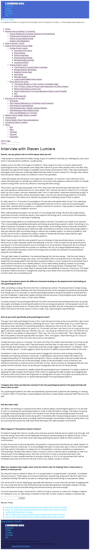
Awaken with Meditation (20, 41)
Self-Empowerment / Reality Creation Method (28, 108)
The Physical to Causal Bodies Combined (30, 67)
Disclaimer (14, 137)
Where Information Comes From (27, 89)
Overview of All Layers (23, 50)
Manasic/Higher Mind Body (25, 69)
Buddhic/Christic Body (23, 72)
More (7, 125)
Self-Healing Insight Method (21, 105)
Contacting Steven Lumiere (16, 122)
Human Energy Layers (19, 48)
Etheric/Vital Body (21, 55)
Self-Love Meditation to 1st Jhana (23, 113)
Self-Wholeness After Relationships (24, 110)
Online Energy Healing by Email (22, 36)
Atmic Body (18, 74)
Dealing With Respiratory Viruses (19, 512)
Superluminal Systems (21, 546)
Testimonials (10, 117)
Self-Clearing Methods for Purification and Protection (32, 103)
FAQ (15, 93)
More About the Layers (19, 81)
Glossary (13, 134)
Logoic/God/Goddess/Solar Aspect (28, 79)
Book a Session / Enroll (14, 43)
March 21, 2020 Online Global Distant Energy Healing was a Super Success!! (36, 509)
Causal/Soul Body (21, 62)
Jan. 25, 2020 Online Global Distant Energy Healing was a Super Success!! (34, 517)
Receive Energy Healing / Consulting (20, 31)
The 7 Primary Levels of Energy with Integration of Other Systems (41, 86)
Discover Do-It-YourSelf (15, 98)
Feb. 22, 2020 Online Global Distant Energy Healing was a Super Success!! (35, 514)
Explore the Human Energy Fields (18, 46)
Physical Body (19, 53)
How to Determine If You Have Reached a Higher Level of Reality (40, 91)
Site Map (13, 132)
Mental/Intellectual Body (24, 60)
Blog (12, 129)
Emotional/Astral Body (23, 58)
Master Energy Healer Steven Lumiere (21, 115)
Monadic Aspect (20, 77)
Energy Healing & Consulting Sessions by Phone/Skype (32, 34)
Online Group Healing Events (21, 38)
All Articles (14, 101)
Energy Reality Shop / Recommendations (22, 120)
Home (7, 29)
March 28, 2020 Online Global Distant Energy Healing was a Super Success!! (36, 507)
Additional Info (20, 96)
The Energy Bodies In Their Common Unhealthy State (36, 84)
